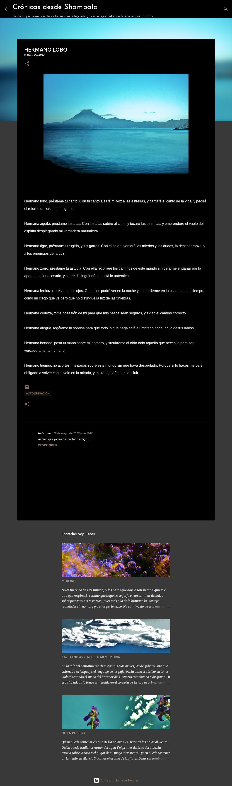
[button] (27, 64)
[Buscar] (160, 8)
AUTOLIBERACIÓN (37, 393)
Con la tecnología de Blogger (118, 780)
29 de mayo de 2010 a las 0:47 (72, 433)
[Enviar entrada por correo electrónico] (27, 388)
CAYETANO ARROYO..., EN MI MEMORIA (91, 657)
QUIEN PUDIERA (74, 733)
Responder (47, 445)
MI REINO (69, 581)
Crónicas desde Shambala (55, 7)
